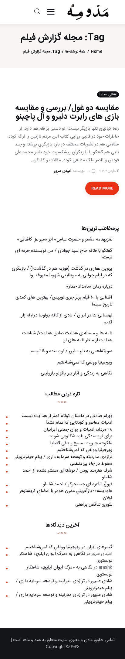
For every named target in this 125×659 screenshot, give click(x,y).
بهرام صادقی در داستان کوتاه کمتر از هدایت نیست (67, 416)
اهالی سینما (108, 94)
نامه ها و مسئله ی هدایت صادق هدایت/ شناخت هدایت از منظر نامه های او (67, 337)
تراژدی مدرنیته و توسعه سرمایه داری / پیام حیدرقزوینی (62, 457)
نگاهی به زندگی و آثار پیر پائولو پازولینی (76, 373)
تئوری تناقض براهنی (93, 504)
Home (96, 52)
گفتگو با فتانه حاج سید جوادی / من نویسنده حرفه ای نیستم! (63, 254)
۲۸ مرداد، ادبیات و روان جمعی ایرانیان (77, 429)
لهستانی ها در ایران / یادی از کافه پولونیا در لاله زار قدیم (66, 319)
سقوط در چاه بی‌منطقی (91, 463)
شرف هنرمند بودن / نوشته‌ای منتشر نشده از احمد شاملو (67, 474)
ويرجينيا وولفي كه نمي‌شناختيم (84, 362)
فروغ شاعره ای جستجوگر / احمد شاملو (77, 484)
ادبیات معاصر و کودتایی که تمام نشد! (79, 422)
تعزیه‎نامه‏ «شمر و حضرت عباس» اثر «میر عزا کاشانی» (64, 239)
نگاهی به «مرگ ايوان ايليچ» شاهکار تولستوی (65, 557)
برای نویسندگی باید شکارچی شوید (80, 436)
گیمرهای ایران (99, 547)
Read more (102, 188)
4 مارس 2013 (109, 171)
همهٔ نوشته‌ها (75, 52)
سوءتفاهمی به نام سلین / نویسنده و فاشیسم (71, 351)
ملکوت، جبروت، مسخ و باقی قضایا (81, 443)
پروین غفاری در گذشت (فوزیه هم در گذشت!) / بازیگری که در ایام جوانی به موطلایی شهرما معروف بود (62, 272)
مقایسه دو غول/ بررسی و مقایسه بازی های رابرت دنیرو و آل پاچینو (67, 112)
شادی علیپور (101, 581)
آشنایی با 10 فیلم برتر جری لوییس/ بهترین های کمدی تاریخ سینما (63, 301)
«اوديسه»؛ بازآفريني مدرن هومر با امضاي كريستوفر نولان (66, 494)
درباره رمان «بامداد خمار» (89, 286)
